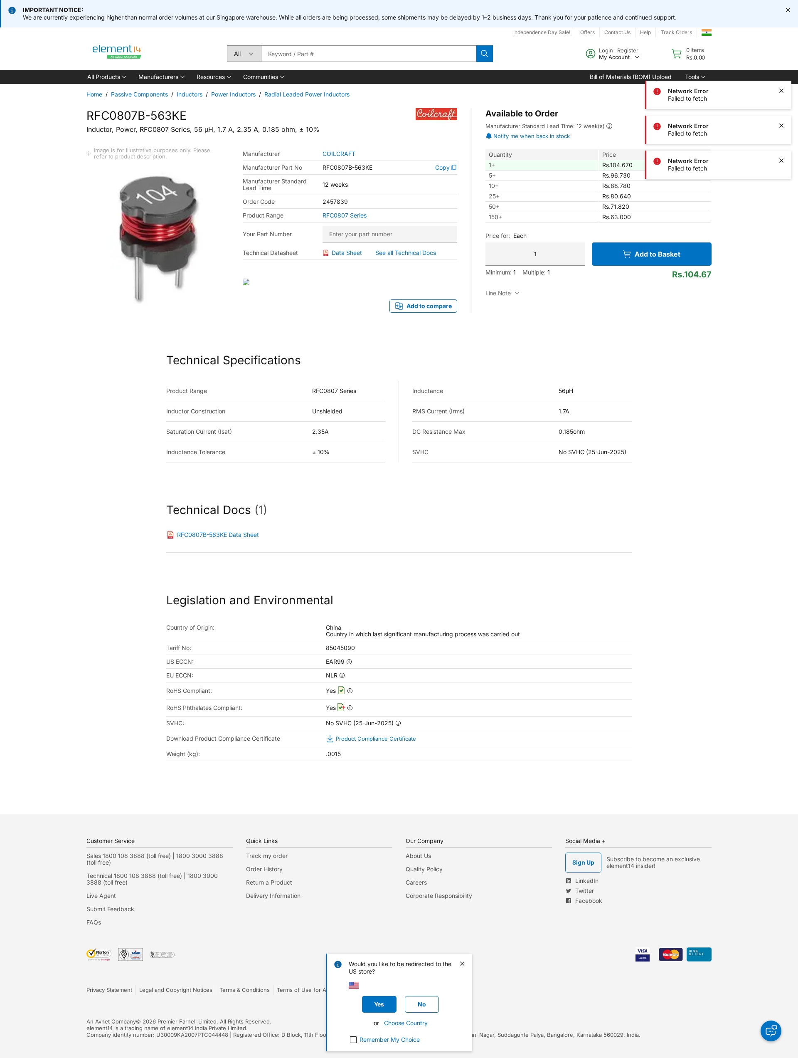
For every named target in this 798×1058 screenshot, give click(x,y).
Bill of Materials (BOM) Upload (631, 76)
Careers (416, 882)
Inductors (189, 94)
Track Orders (676, 32)
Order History (264, 869)
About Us (418, 855)
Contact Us (617, 32)
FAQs (93, 922)
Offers (587, 32)
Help (645, 32)
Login (606, 50)
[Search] (484, 53)
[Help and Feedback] (771, 1031)
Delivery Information (273, 895)
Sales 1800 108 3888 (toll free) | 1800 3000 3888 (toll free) (154, 859)
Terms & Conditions (244, 989)
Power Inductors (233, 94)
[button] (106, 77)
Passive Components (139, 94)
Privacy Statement (109, 989)
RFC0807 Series (345, 215)
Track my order (267, 855)
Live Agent (101, 895)
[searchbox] (368, 53)
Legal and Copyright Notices (175, 989)
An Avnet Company (111, 1021)
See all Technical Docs (405, 252)
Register (627, 50)
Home (94, 94)
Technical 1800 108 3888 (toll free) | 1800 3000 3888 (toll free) (152, 879)
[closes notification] (788, 10)
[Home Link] (117, 53)
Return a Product (269, 882)
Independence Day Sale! (541, 32)
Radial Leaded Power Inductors (307, 94)
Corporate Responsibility (439, 895)
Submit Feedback (110, 908)
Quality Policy (424, 869)
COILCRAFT (339, 154)
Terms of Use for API (304, 989)
